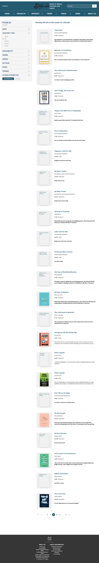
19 (57, 515)
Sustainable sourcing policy (42, 556)
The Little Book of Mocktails (64, 312)
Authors (7, 41)
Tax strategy (56, 554)
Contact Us (42, 546)
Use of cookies (56, 549)
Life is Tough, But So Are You (64, 90)
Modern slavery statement (42, 554)
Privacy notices (57, 548)
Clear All (5, 24)
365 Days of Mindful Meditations (65, 272)
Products (21, 13)
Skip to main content (5, 0)
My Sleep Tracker (60, 191)
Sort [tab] (4, 29)
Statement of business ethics (42, 552)
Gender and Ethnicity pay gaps (42, 550)
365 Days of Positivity (61, 211)
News (77, 13)
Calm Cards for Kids (61, 232)
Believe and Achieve (61, 474)
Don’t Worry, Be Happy (62, 393)
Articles (7, 43)
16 (48, 515)
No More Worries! (60, 433)
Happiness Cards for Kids (62, 151)
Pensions (56, 552)
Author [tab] (5, 63)
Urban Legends (59, 353)
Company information (56, 546)
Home (7, 13)
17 (51, 515)
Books (6, 36)
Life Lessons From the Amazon (65, 453)
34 (66, 515)
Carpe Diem (58, 30)
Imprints (35, 13)
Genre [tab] (5, 55)
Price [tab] (4, 67)
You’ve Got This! (60, 494)
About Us (92, 13)
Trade (49, 13)
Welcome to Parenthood (62, 50)
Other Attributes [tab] (10, 75)
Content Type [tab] (8, 33)
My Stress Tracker (60, 171)
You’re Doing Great (61, 131)
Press (63, 13)
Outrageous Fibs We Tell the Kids (65, 332)
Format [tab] (5, 71)
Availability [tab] (7, 51)
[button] (16, 29)
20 (60, 515)
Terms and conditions (56, 551)
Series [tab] (5, 59)
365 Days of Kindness (61, 292)
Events (6, 46)
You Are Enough (59, 413)
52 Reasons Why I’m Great (63, 252)
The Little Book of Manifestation (65, 70)
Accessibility (42, 548)
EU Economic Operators (42, 557)
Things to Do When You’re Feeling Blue (67, 111)
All (5, 39)
